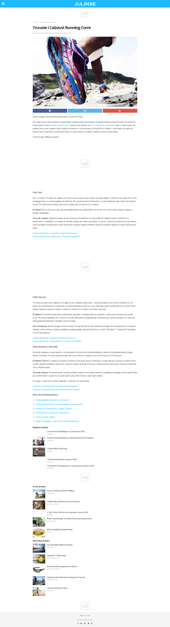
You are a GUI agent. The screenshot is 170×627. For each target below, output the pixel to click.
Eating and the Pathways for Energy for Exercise (66, 577)
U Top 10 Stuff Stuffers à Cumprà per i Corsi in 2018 (67, 512)
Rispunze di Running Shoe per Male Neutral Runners (55, 386)
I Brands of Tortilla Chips (56, 556)
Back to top (85, 616)
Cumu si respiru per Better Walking (60, 491)
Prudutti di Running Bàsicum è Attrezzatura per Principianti (70, 438)
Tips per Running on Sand (57, 588)
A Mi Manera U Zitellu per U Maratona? (52, 413)
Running (35, 22)
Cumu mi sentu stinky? (45, 417)
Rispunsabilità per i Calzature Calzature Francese (54, 338)
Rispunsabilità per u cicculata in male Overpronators (55, 233)
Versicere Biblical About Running (59, 545)
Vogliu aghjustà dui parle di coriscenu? (52, 400)
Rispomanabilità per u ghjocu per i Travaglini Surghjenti (56, 236)
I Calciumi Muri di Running (57, 449)
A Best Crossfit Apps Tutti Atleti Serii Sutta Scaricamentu (69, 519)
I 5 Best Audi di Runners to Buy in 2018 (62, 459)
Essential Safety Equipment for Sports (62, 566)
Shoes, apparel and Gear (48, 22)
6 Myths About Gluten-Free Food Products (63, 502)
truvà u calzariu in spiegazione (102, 125)
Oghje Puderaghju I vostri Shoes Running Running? (57, 421)
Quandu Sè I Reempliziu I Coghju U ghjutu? (54, 408)
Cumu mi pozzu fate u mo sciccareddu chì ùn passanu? (59, 404)
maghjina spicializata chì (60, 125)
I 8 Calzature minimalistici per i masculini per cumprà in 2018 (70, 466)
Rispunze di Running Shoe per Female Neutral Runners (56, 389)
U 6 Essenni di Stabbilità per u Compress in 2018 (66, 432)
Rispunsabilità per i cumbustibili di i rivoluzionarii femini (57, 341)
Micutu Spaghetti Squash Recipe (60, 530)
